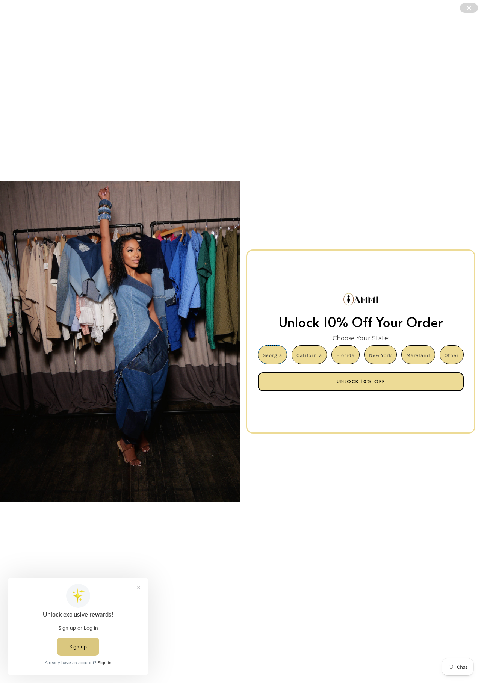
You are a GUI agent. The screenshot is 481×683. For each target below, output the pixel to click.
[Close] (469, 8)
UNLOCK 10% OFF (361, 381)
